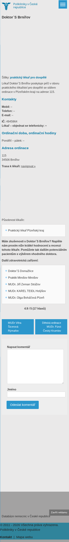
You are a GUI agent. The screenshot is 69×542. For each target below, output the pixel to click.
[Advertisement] (34, 49)
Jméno (11, 389)
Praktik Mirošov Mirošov (23, 277)
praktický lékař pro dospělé (28, 77)
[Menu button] (62, 4)
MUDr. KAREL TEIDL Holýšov (27, 291)
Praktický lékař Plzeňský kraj (26, 230)
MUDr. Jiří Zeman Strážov (24, 284)
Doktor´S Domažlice (20, 271)
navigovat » (28, 166)
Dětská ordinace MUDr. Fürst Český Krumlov (51, 326)
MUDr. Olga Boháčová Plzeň (26, 297)
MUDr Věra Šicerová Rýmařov (14, 326)
